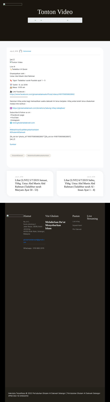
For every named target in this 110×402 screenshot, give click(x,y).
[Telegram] (99, 224)
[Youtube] (94, 224)
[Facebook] (89, 224)
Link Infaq (76, 221)
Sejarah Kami (77, 225)
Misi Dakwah (77, 229)
